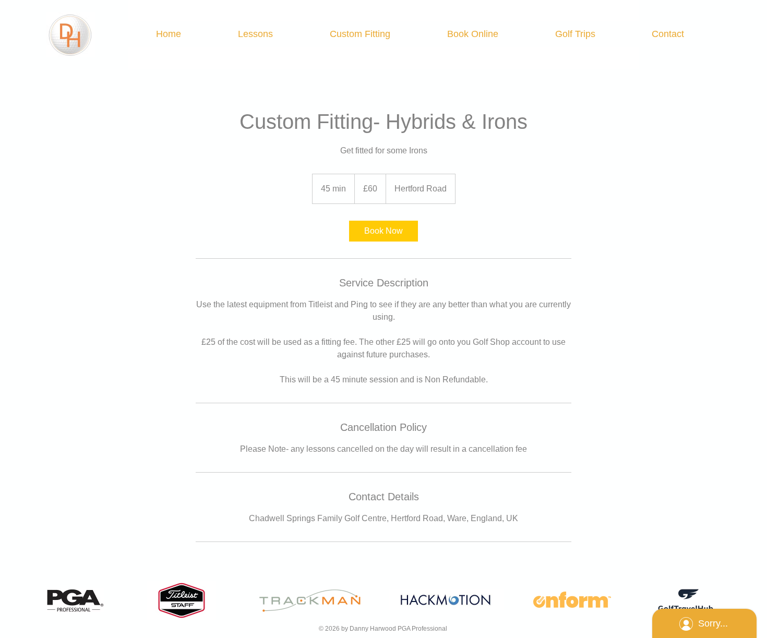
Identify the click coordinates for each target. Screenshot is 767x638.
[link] (383, 231)
